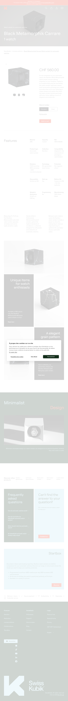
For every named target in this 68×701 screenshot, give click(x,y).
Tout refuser (34, 356)
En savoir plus (13, 352)
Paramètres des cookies (17, 356)
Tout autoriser (51, 356)
